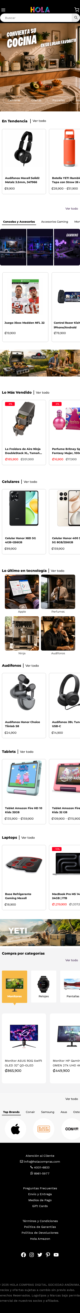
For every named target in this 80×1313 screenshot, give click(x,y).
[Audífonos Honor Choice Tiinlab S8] (24, 692)
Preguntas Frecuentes (40, 1188)
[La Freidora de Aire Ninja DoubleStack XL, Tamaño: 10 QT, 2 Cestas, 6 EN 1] (24, 419)
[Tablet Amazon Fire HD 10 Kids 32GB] (24, 778)
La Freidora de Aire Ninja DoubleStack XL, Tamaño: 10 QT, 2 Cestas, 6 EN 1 (23, 451)
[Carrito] (76, 9)
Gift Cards (40, 1206)
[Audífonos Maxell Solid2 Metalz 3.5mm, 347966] (24, 148)
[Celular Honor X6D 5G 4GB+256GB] (24, 508)
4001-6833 (41, 1167)
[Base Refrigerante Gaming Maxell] (24, 864)
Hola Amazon (40, 1239)
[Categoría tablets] (58, 592)
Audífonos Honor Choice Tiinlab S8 (22, 724)
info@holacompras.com (42, 1161)
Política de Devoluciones (40, 1233)
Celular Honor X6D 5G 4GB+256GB (20, 540)
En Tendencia (14, 121)
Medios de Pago (40, 1200)
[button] (14, 100)
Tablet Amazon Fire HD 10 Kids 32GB (23, 810)
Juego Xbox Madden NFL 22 (24, 323)
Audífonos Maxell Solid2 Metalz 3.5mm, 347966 (22, 180)
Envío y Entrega (40, 1194)
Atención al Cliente (40, 1156)
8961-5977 (41, 1173)
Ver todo (71, 208)
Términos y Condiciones (40, 1221)
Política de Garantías (40, 1227)
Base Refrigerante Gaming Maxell (18, 896)
